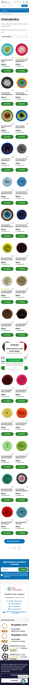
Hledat (24, 6)
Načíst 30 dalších (13, 541)
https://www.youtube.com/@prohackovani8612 (15, 612)
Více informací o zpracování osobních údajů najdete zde (16, 575)
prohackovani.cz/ (16, 609)
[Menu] (27, 2)
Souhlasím (14, 680)
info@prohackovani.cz (16, 601)
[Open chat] (23, 681)
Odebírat (23, 569)
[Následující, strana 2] (14, 548)
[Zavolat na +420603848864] (18, 2)
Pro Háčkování (15, 606)
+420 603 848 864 (16, 604)
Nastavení (14, 675)
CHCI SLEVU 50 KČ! (14, 360)
